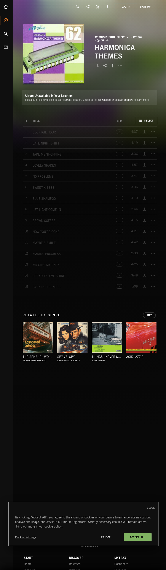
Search (6, 33)
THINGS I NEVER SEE (107, 357)
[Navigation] (108, 6)
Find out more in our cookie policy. (39, 526)
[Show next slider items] (160, 340)
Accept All (137, 537)
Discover (6, 20)
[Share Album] (105, 65)
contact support (124, 99)
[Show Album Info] (112, 65)
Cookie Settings (25, 537)
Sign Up (145, 6)
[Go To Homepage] (36, 6)
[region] (83, 524)
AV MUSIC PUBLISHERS (110, 37)
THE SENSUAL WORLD (38, 357)
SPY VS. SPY (66, 357)
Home (6, 6)
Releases (74, 564)
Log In (126, 6)
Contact (6, 47)
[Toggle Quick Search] (78, 6)
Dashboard (121, 564)
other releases (103, 99)
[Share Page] (88, 6)
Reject (106, 537)
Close (151, 507)
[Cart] (98, 6)
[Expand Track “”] (44, 121)
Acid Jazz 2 (135, 357)
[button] (53, 54)
